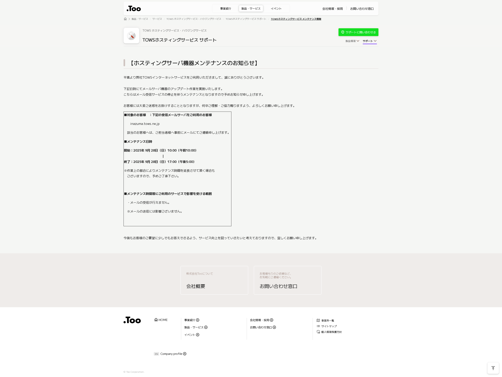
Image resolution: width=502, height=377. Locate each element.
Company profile (171, 354)
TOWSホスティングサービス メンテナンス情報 (296, 19)
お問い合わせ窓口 (362, 8)
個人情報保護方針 (329, 331)
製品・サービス (251, 8)
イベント (276, 8)
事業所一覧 (325, 320)
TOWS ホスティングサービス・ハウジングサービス (193, 19)
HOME (161, 320)
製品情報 (351, 41)
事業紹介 (225, 8)
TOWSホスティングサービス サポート (246, 19)
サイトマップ (326, 325)
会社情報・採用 (332, 8)
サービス (157, 19)
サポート (368, 41)
